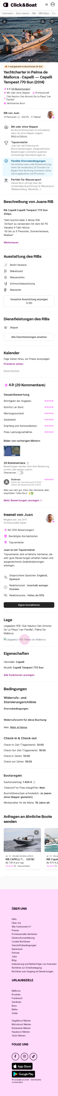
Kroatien (16, 994)
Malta (14, 1009)
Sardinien (16, 1002)
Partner (15, 952)
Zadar (15, 1013)
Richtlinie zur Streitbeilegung (27, 967)
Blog (14, 960)
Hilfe (14, 919)
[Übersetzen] (20, 473)
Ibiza (14, 1005)
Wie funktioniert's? (21, 926)
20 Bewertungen (21, 89)
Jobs (14, 956)
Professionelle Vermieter (24, 934)
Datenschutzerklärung (23, 937)
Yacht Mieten (19, 1035)
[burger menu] (47, 4)
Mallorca (16, 990)
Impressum (17, 949)
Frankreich (17, 998)
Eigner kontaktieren (29, 605)
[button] (43, 21)
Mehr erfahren (18, 727)
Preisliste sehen (13, 363)
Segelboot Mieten (21, 1020)
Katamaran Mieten (21, 1028)
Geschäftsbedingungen (24, 945)
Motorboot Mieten (21, 1024)
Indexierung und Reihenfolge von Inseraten (34, 964)
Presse (15, 930)
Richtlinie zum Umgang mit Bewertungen (32, 971)
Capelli (20, 661)
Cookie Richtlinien (21, 941)
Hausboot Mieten (21, 1031)
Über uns (16, 923)
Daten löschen (11, 370)
